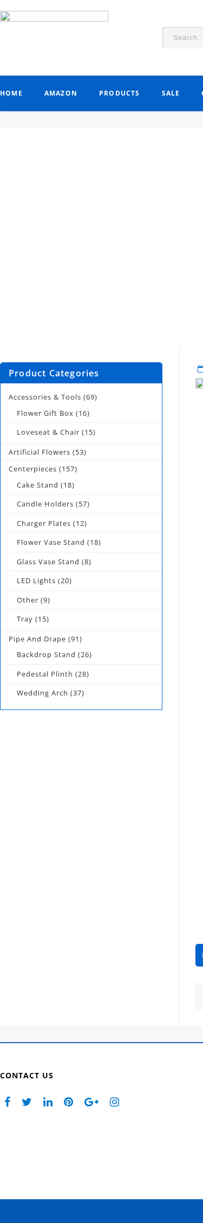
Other (27, 600)
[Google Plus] (92, 1101)
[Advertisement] (101, 245)
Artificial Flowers (39, 452)
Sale (171, 93)
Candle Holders (45, 504)
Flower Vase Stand (51, 542)
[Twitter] (27, 1101)
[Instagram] (114, 1101)
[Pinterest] (68, 1101)
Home (11, 93)
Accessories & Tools (45, 397)
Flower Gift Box (45, 413)
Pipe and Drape (37, 639)
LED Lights (36, 580)
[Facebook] (7, 1101)
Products (119, 93)
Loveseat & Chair (48, 432)
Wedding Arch (42, 693)
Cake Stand (37, 485)
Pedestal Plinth (45, 674)
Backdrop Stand (46, 654)
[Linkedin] (48, 1101)
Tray (25, 619)
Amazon (60, 93)
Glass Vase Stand (48, 561)
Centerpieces (33, 469)
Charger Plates (44, 523)
